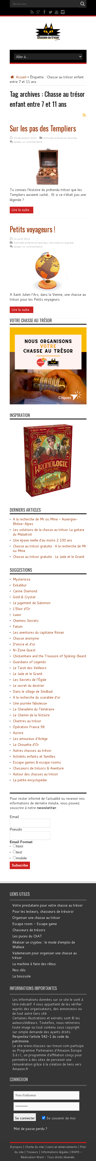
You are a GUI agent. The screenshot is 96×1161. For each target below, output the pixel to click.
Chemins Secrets (26, 620)
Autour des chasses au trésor (35, 774)
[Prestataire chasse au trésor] (48, 403)
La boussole (21, 976)
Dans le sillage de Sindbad (32, 691)
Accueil (20, 77)
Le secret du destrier (28, 685)
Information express (61, 242)
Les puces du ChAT (27, 936)
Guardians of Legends (29, 662)
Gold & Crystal (24, 597)
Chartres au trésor (27, 721)
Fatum (18, 626)
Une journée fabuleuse (30, 703)
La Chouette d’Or (26, 744)
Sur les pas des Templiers (43, 128)
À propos (16, 1147)
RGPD (75, 1152)
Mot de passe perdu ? (30, 1128)
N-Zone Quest (24, 650)
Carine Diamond (25, 591)
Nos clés (19, 970)
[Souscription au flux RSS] (84, 115)
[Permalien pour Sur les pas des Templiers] (48, 186)
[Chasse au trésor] (48, 37)
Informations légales (55, 1152)
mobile (21, 858)
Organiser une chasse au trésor (36, 917)
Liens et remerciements (62, 1147)
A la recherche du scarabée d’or (36, 697)
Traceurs (32, 1152)
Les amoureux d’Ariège (30, 738)
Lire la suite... (21, 209)
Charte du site (34, 1147)
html (19, 846)
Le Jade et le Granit (27, 673)
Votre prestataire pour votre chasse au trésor (47, 905)
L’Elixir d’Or (21, 608)
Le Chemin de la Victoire (31, 715)
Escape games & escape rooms (37, 762)
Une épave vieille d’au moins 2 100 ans (42, 540)
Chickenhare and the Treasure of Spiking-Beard (49, 656)
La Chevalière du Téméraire (33, 709)
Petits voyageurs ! (32, 229)
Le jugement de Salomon (31, 603)
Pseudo (16, 829)
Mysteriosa (21, 579)
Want (40, 1157)
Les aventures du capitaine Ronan (38, 632)
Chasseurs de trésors (28, 930)
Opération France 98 (29, 727)
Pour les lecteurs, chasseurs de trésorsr (43, 911)
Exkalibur (20, 585)
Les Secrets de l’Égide (29, 679)
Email (14, 817)
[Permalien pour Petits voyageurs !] (48, 291)
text (19, 852)
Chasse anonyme (26, 638)
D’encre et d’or (24, 644)
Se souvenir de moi (60, 1118)
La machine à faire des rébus (34, 964)
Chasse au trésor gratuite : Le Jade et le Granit (48, 556)
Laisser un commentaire (28, 142)
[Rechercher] (83, 4)
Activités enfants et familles (60, 138)
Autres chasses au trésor (32, 750)
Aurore (18, 732)
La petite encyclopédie (30, 780)
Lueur (17, 614)
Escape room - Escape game (34, 923)
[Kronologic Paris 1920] (48, 498)
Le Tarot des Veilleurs (30, 667)
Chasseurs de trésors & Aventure (38, 768)
